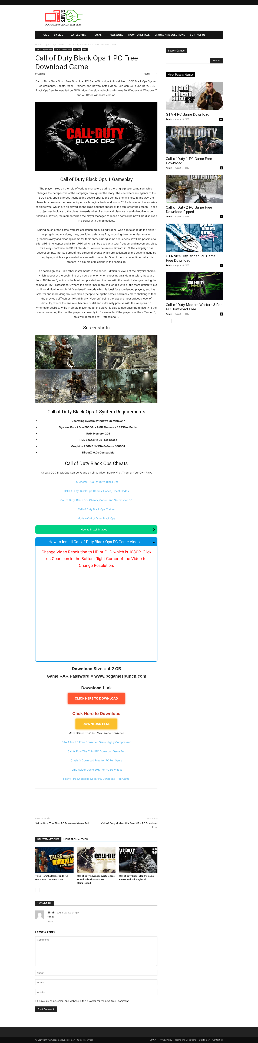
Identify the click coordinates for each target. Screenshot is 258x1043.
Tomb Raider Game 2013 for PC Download (96, 769)
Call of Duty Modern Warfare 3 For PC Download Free (129, 825)
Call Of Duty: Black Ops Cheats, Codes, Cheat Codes (96, 491)
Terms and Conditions (185, 1039)
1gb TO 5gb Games (54, 44)
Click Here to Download (96, 713)
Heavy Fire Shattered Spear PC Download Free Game (96, 778)
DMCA (153, 1039)
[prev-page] (37, 890)
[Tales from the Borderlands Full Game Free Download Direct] (54, 860)
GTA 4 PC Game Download (187, 114)
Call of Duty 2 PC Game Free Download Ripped (189, 209)
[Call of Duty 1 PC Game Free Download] (194, 140)
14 (221, 119)
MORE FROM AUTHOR (76, 839)
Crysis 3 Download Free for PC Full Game (96, 760)
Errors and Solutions (169, 34)
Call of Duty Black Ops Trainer (96, 509)
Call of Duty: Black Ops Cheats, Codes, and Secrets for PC (96, 500)
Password (116, 34)
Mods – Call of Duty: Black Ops (96, 518)
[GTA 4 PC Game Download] (194, 96)
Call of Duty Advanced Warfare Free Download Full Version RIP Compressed (96, 879)
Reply (50, 921)
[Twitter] (46, 802)
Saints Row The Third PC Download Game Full (96, 751)
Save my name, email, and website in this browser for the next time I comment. (84, 1000)
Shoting (77, 49)
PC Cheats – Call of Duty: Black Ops (96, 482)
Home (45, 34)
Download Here (96, 724)
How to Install (139, 34)
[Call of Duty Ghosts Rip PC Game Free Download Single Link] (138, 860)
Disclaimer (204, 1039)
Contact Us (197, 34)
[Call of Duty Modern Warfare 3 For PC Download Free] (194, 286)
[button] (220, 2)
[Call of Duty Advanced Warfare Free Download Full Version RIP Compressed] (96, 860)
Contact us (217, 1039)
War (85, 49)
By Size (58, 34)
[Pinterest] (54, 802)
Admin (41, 73)
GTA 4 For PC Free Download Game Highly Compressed (96, 742)
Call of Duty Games (63, 49)
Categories (78, 34)
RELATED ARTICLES (48, 839)
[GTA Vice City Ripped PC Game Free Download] (194, 238)
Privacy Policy (165, 1039)
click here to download (96, 698)
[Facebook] (38, 802)
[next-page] (43, 890)
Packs (98, 34)
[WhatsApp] (63, 802)
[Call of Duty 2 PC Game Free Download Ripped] (194, 189)
